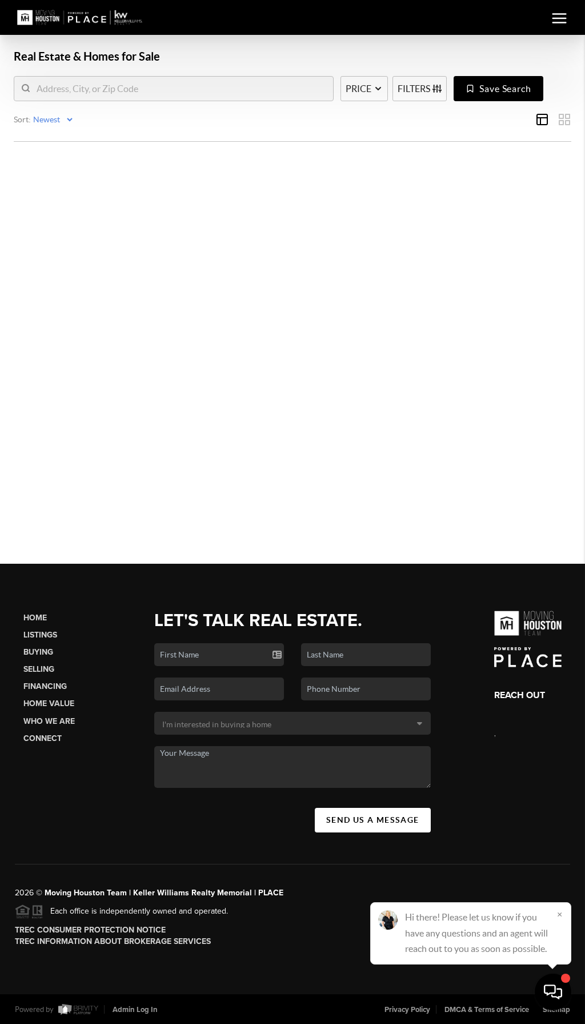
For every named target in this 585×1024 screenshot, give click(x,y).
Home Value (48, 703)
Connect (42, 738)
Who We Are (49, 721)
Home (35, 618)
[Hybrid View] (542, 119)
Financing (45, 686)
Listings (40, 635)
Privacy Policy (407, 1009)
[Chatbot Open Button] (553, 992)
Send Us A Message (372, 819)
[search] (180, 89)
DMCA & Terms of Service (486, 1009)
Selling (38, 669)
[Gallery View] (564, 119)
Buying (38, 652)
